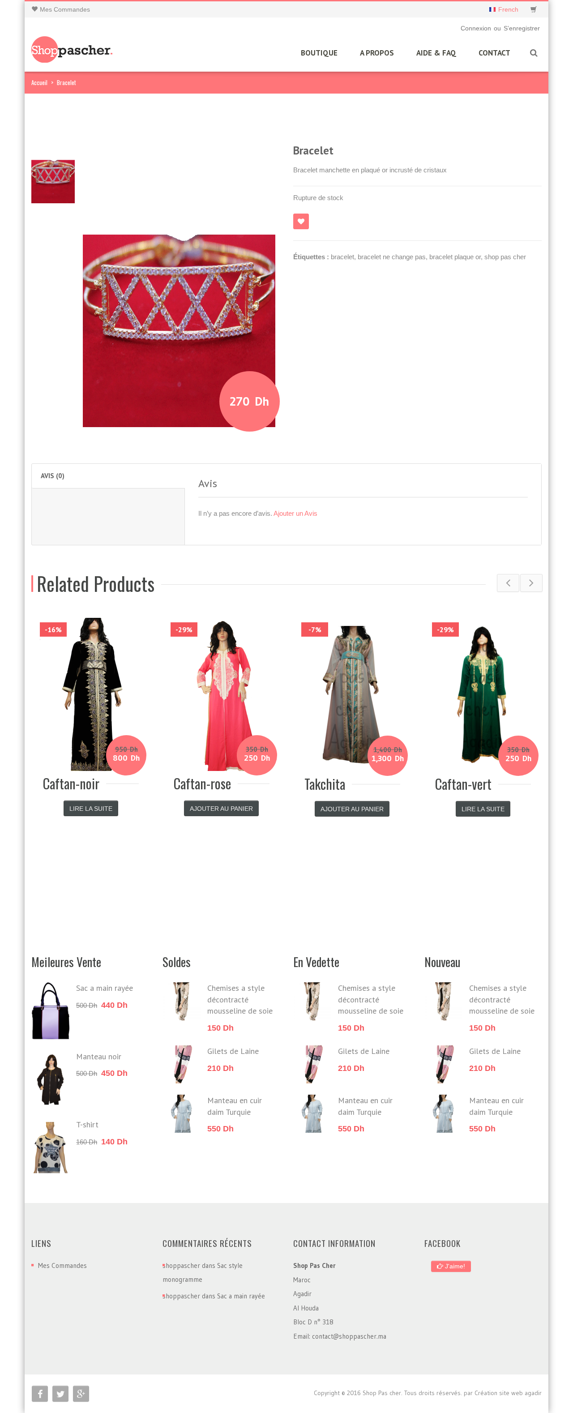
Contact (494, 53)
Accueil (39, 82)
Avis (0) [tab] (52, 475)
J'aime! (454, 1266)
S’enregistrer (522, 28)
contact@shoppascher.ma (349, 1336)
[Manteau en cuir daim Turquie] (181, 1114)
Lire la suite (90, 808)
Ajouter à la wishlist (301, 221)
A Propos (377, 53)
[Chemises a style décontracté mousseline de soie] (181, 1001)
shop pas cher (505, 257)
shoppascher (181, 1265)
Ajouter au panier (221, 808)
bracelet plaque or (455, 257)
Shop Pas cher (382, 1393)
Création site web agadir (508, 1393)
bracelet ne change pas (392, 257)
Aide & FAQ (436, 53)
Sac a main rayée (241, 1296)
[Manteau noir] (50, 1079)
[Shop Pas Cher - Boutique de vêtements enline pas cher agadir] (72, 46)
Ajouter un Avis (295, 513)
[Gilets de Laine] (181, 1064)
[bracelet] (53, 170)
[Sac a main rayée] (50, 1011)
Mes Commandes (62, 1265)
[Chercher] (534, 53)
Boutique (319, 53)
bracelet (342, 257)
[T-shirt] (50, 1147)
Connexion (476, 28)
